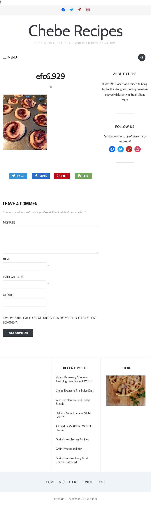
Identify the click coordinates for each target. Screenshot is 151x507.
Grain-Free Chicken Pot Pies (72, 439)
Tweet (20, 175)
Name (6, 259)
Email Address (13, 277)
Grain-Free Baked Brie (69, 449)
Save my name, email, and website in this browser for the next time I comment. (50, 320)
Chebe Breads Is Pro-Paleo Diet (75, 390)
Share (43, 175)
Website (8, 295)
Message (9, 222)
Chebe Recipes (75, 30)
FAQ (102, 482)
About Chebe (68, 482)
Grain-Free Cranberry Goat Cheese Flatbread (72, 460)
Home (50, 482)
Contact (88, 482)
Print (86, 175)
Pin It (64, 175)
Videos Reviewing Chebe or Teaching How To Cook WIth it (74, 379)
